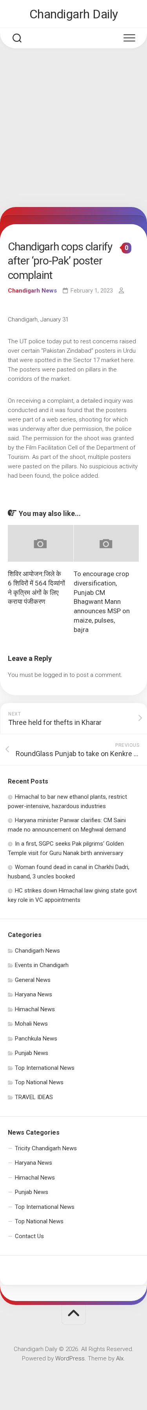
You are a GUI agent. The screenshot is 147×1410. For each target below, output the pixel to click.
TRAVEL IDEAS (34, 1097)
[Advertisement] (73, 130)
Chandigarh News (32, 290)
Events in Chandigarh (42, 965)
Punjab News (31, 1053)
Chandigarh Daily (73, 14)
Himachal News (35, 1009)
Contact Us (29, 1236)
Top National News (39, 1082)
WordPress (70, 1358)
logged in (55, 674)
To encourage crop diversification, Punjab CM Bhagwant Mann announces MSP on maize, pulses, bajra (102, 602)
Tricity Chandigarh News (46, 1148)
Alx (119, 1358)
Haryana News (33, 994)
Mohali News (31, 1023)
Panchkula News (36, 1038)
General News (33, 979)
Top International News (44, 1067)
